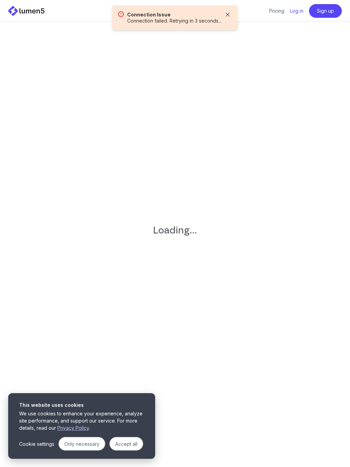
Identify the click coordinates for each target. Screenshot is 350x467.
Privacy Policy (73, 428)
